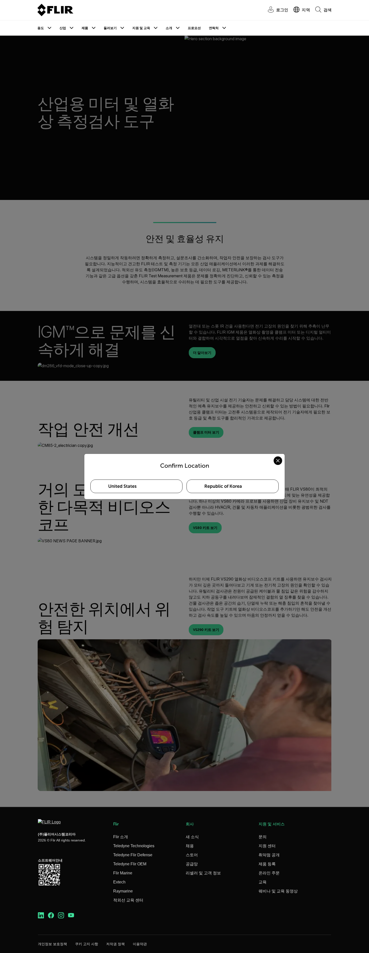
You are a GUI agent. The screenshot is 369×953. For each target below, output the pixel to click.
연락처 (214, 28)
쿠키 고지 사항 (86, 944)
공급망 (192, 864)
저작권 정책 (115, 944)
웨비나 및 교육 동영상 (278, 891)
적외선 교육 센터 (128, 900)
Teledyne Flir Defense (132, 855)
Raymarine (123, 891)
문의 (263, 837)
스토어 (192, 855)
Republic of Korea (223, 486)
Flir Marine (122, 873)
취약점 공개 (269, 855)
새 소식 (192, 837)
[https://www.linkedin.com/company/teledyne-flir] (41, 915)
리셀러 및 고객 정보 (203, 873)
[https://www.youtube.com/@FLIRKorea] (71, 915)
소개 (169, 28)
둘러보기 (110, 28)
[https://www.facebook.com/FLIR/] (51, 915)
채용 (190, 846)
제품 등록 (267, 864)
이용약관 (140, 944)
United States (122, 486)
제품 (85, 28)
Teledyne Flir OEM (129, 864)
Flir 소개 (120, 837)
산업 (62, 28)
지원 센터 (267, 846)
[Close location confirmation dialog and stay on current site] (278, 460)
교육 (263, 882)
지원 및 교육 (141, 28)
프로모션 (194, 28)
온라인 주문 (269, 873)
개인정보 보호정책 (52, 944)
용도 (40, 28)
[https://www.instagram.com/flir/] (61, 915)
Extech (119, 882)
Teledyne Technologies (133, 846)
